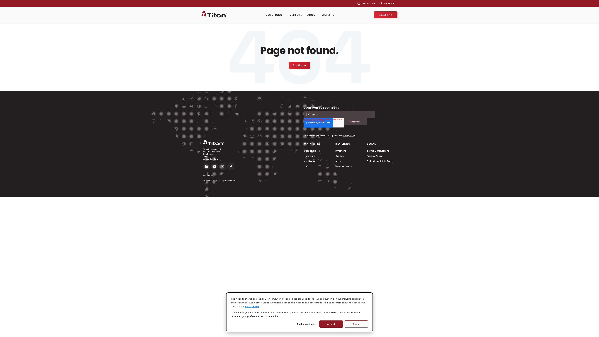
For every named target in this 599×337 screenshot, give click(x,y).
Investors (294, 15)
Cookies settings (306, 324)
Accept (331, 324)
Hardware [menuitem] (309, 156)
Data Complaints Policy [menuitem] (380, 161)
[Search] (381, 3)
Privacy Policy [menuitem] (374, 156)
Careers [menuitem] (340, 156)
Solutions (274, 15)
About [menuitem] (338, 161)
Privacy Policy (252, 306)
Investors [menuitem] (340, 151)
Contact (385, 15)
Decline (356, 324)
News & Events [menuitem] (343, 166)
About (312, 15)
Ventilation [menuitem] (310, 161)
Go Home (299, 65)
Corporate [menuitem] (310, 151)
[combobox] (390, 3)
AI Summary (208, 175)
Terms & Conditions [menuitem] (378, 151)
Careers (328, 15)
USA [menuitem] (306, 166)
